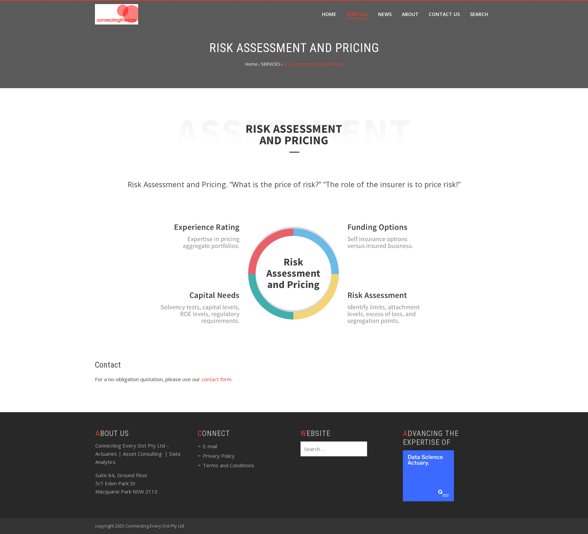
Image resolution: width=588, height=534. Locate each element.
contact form (216, 379)
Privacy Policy (219, 455)
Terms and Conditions (228, 465)
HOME (329, 14)
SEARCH (479, 14)
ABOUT (410, 14)
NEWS (385, 14)
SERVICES (357, 14)
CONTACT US (444, 14)
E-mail (210, 446)
